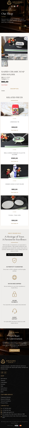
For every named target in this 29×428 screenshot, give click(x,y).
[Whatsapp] (5, 372)
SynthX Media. (14, 423)
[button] (14, 6)
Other (8, 79)
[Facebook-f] (2, 372)
